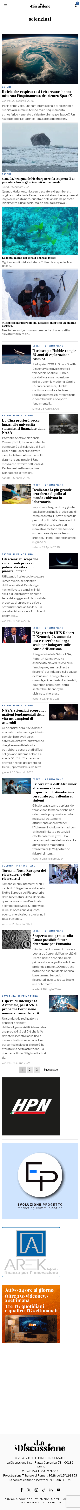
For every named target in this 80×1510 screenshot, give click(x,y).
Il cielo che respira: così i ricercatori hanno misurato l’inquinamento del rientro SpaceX (37, 94)
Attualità (9, 996)
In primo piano (53, 346)
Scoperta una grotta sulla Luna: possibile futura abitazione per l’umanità (52, 940)
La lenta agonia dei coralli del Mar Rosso (29, 257)
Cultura (8, 866)
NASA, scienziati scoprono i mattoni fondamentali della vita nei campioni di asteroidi (24, 716)
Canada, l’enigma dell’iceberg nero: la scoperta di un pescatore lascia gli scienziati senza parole (38, 180)
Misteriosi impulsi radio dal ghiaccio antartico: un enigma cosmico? (39, 324)
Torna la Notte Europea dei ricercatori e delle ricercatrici (24, 875)
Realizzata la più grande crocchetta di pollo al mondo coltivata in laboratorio (52, 496)
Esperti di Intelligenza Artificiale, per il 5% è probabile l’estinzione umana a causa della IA (20, 1007)
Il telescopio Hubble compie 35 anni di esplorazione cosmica (54, 355)
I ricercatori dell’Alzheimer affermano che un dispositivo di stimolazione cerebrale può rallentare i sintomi (54, 792)
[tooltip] (21, 1490)
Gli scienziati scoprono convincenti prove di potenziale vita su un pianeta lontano (20, 565)
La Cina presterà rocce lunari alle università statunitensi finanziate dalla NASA (23, 426)
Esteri (6, 87)
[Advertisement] (40, 1391)
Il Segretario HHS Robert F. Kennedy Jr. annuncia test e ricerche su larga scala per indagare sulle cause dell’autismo (53, 641)
